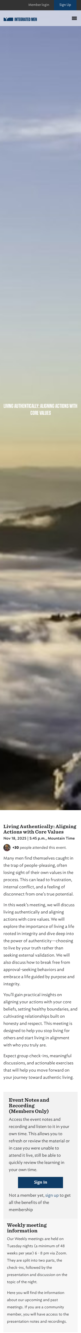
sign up (52, 1195)
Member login (38, 5)
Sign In (40, 1182)
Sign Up (65, 5)
